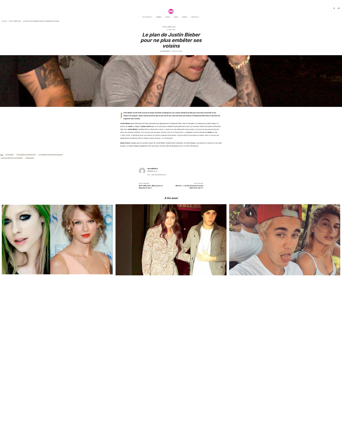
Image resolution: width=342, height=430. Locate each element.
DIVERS (184, 17)
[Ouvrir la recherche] (334, 8)
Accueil (4, 21)
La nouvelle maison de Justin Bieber (11, 158)
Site (148, 174)
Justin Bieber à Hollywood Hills (26, 154)
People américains (15, 21)
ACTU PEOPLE (147, 17)
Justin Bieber (10, 154)
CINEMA (158, 17)
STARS (167, 17)
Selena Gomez (30, 158)
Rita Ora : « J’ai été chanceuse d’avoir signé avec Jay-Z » (189, 186)
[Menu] (338, 8)
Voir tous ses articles (158, 174)
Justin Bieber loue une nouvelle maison (50, 154)
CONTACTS (195, 17)
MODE (176, 17)
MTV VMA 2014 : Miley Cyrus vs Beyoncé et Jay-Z (151, 186)
